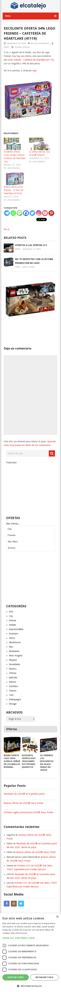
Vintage (12, 703)
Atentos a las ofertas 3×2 (31, 245)
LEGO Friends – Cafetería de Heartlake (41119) (30, 59)
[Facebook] (26, 213)
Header (12, 625)
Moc (11, 646)
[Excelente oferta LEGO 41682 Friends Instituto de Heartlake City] (15, 144)
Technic (11, 548)
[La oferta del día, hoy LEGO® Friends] (40, 144)
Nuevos (12, 668)
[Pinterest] (51, 213)
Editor (6, 47)
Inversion (13, 633)
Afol (11, 611)
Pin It (6, 229)
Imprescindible (16, 629)
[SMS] (19, 213)
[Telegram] (7, 213)
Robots (12, 682)
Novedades (14, 664)
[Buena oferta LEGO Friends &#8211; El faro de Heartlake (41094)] (15, 179)
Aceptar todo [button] (15, 977)
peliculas (13, 677)
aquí (34, 70)
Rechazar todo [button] (44, 977)
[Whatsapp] (13, 213)
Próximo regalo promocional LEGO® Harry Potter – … (29, 814)
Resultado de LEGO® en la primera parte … (25, 793)
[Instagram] (38, 213)
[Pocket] (45, 213)
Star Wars (13, 541)
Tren (11, 695)
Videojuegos (15, 699)
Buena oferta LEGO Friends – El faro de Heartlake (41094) (13, 190)
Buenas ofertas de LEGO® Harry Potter (23, 803)
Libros (12, 638)
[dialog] (30, 952)
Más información (19, 933)
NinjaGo (13, 660)
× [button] (57, 916)
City (10, 529)
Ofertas (26, 47)
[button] (30, 938)
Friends (18, 47)
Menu (8, 16)
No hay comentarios (40, 43)
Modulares (14, 651)
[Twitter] (32, 213)
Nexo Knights (15, 655)
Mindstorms (15, 642)
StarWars (13, 686)
